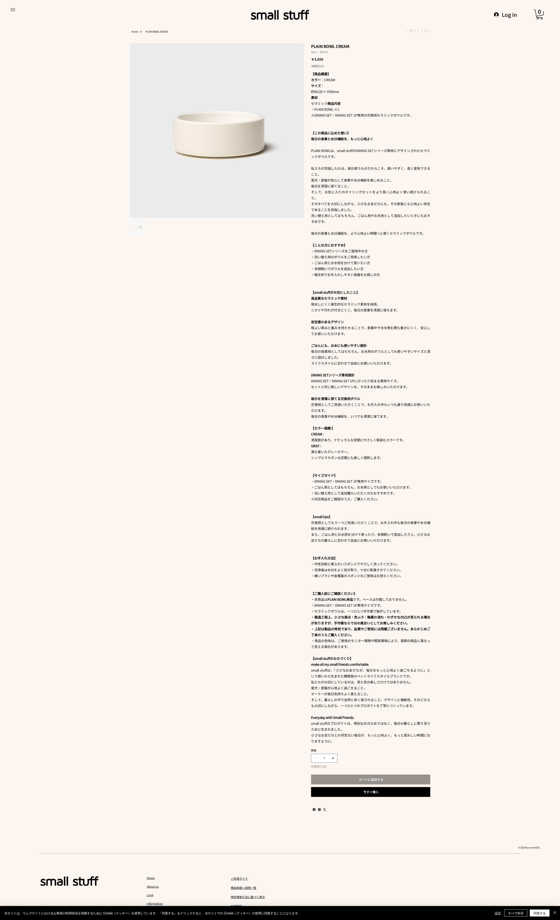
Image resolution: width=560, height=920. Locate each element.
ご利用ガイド (239, 878)
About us (153, 886)
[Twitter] (324, 809)
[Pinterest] (319, 809)
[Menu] (12, 9)
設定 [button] (498, 913)
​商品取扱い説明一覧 (243, 888)
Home (151, 878)
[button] (540, 14)
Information (155, 903)
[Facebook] (314, 809)
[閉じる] (554, 913)
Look (150, 895)
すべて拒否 (515, 913)
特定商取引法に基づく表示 (248, 897)
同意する (540, 913)
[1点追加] (333, 758)
